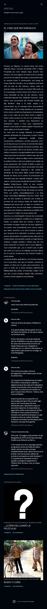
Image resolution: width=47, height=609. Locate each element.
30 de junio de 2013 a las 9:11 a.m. (22, 469)
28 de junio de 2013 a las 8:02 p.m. (22, 425)
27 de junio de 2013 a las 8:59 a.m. (22, 312)
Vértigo (8, 8)
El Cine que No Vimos (18, 289)
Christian (14, 301)
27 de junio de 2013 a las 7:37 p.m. (22, 361)
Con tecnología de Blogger (25, 601)
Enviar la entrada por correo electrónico (26, 286)
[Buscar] (41, 3)
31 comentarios (18, 532)
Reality (39, 289)
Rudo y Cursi (12, 582)
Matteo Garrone (31, 289)
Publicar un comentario (14, 474)
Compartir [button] (7, 286)
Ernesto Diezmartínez (18, 432)
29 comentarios (18, 586)
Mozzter (14, 319)
